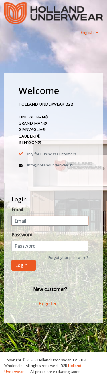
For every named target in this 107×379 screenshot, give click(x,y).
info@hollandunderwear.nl (50, 165)
